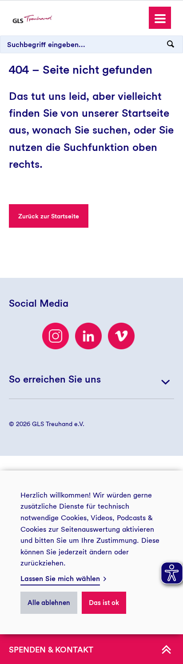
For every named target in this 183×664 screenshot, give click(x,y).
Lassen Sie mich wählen (60, 578)
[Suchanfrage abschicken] (170, 44)
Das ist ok (104, 603)
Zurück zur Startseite (48, 216)
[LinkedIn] (88, 336)
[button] (160, 18)
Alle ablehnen (49, 603)
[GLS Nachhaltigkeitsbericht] (32, 18)
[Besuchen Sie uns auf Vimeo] (121, 336)
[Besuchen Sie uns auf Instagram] (55, 336)
